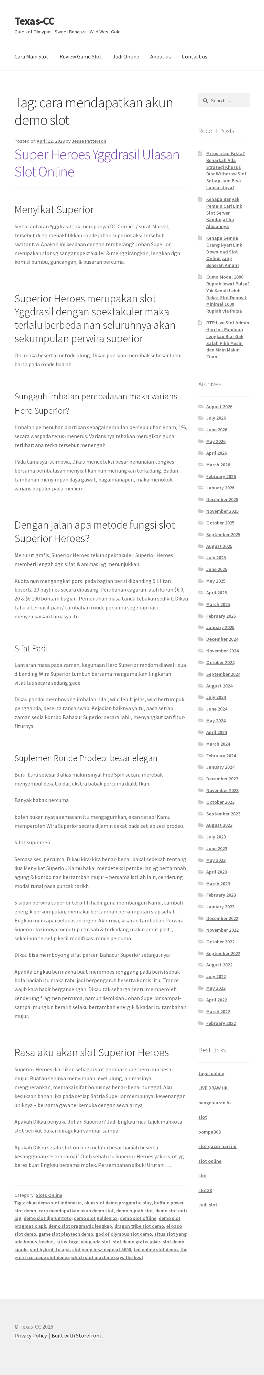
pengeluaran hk (215, 1103)
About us (160, 56)
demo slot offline (138, 1218)
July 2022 (216, 976)
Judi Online (126, 56)
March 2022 (218, 1011)
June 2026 (216, 429)
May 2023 (216, 860)
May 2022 (216, 988)
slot (202, 1117)
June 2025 (216, 569)
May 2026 (216, 441)
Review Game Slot (80, 56)
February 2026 (221, 476)
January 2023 (220, 906)
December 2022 (222, 918)
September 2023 (223, 814)
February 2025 (221, 616)
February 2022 (221, 1023)
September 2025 (223, 534)
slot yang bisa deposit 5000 (101, 1249)
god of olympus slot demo (124, 1234)
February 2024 (221, 756)
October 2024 (220, 662)
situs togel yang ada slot (83, 1241)
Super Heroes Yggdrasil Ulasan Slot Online (96, 163)
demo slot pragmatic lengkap (80, 1226)
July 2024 (216, 697)
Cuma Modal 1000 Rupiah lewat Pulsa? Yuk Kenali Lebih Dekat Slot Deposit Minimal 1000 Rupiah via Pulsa (228, 294)
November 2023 (222, 790)
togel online (211, 1073)
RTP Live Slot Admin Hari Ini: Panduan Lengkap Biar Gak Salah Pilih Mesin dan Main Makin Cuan (227, 340)
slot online (209, 1161)
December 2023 (222, 779)
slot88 (205, 1190)
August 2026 (219, 406)
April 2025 (216, 592)
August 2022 (219, 965)
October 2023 (220, 802)
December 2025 (222, 499)
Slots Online (49, 1195)
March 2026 (218, 465)
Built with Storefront (77, 1335)
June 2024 (216, 709)
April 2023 (216, 872)
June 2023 (216, 848)
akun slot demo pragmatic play (118, 1203)
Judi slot (207, 1205)
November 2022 (222, 930)
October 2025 (220, 523)
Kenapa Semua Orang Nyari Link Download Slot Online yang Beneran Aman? (224, 251)
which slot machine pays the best (107, 1257)
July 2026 (216, 418)
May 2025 (216, 581)
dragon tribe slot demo (139, 1226)
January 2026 (220, 488)
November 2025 (222, 511)
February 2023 (221, 895)
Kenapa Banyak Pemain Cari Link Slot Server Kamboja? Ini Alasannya (224, 212)
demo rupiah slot (134, 1211)
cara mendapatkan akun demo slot (76, 1211)
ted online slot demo (155, 1249)
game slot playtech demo (65, 1234)
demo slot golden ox (96, 1218)
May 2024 (216, 720)
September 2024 (223, 674)
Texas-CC (34, 21)
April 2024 (216, 732)
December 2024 (222, 639)
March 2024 (218, 744)
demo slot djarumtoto (48, 1218)
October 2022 (220, 942)
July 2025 (216, 557)
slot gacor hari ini (217, 1146)
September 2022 (223, 953)
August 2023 (219, 825)
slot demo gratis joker (136, 1241)
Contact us (194, 56)
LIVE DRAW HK (213, 1088)
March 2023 (218, 883)
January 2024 (220, 767)
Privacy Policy (30, 1335)
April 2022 (216, 1000)
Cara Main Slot (31, 56)
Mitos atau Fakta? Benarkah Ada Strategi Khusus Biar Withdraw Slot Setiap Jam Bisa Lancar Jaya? (226, 170)
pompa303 (209, 1132)
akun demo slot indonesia (54, 1203)
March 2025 (218, 604)
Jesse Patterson (89, 141)
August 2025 (219, 546)
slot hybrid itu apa (50, 1249)
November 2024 (222, 651)
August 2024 (219, 686)
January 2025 (220, 627)
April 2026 (216, 453)
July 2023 (216, 837)
